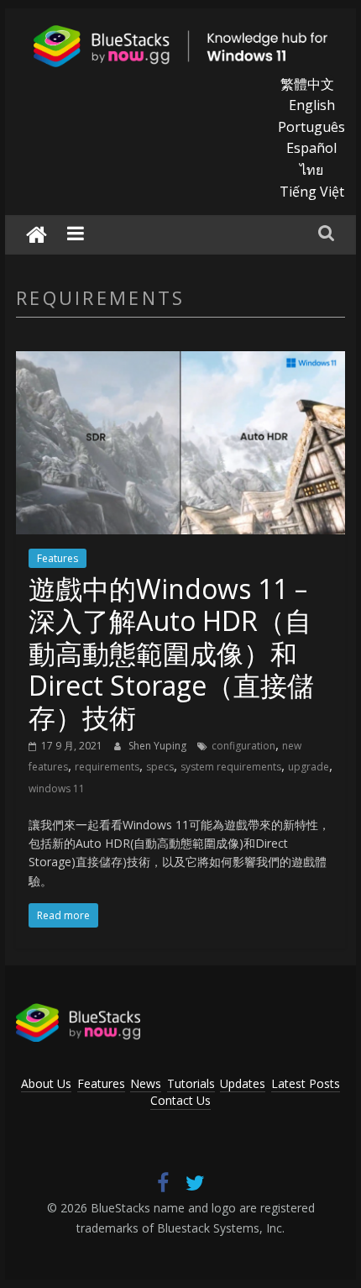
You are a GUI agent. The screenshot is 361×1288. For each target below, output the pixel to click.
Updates (242, 1083)
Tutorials (191, 1083)
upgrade (308, 767)
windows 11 (57, 788)
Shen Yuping (158, 746)
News (145, 1083)
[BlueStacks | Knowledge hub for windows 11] (36, 235)
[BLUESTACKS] (78, 1011)
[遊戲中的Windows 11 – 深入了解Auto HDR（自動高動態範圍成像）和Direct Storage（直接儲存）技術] (180, 361)
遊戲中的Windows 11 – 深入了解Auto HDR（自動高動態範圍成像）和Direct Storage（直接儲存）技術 (171, 653)
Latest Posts (305, 1083)
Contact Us (180, 1100)
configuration (243, 746)
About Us (46, 1083)
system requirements (230, 767)
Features (57, 558)
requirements (107, 767)
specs (160, 767)
